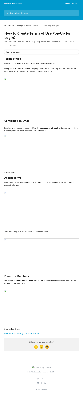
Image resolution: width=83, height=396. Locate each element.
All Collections (9, 25)
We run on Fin (42, 390)
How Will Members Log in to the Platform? (21, 333)
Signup (74, 3)
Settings (20, 25)
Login (67, 3)
